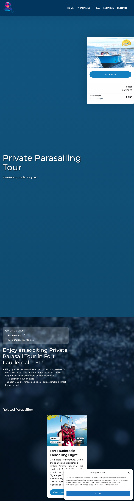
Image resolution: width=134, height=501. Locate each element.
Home (70, 8)
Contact (122, 8)
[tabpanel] (110, 52)
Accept (98, 493)
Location (108, 8)
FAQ (98, 8)
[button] (128, 472)
